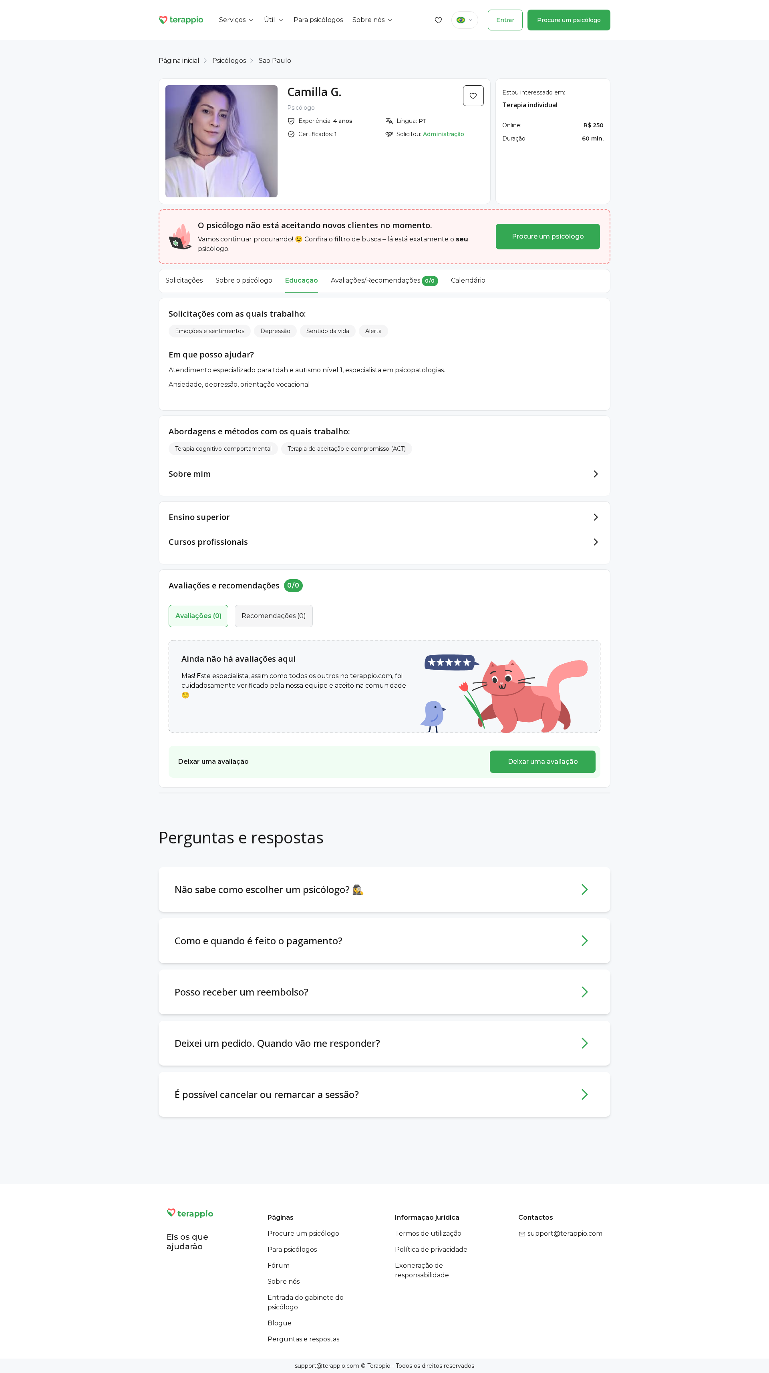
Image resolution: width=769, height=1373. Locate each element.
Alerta (373, 331)
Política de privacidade (431, 1249)
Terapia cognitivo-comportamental (223, 448)
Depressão (275, 331)
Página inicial (179, 60)
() (198, 616)
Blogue (280, 1323)
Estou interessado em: (533, 92)
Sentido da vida (327, 331)
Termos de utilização (428, 1233)
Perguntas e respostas (303, 1339)
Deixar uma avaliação (543, 761)
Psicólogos (229, 60)
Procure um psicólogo (569, 20)
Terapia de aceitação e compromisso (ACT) (347, 448)
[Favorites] (438, 20)
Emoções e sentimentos (209, 331)
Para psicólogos (292, 1249)
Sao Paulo (275, 60)
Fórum (279, 1265)
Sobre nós (284, 1281)
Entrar (505, 20)
